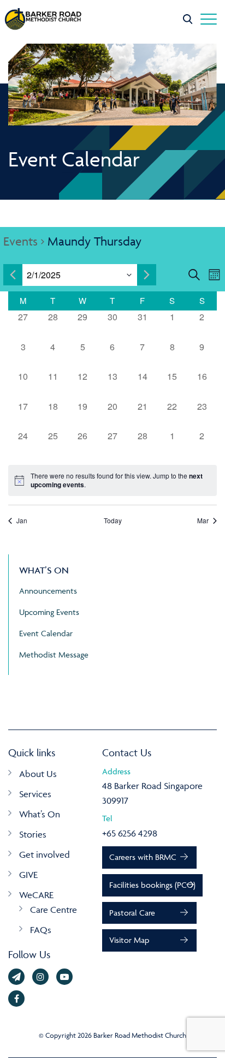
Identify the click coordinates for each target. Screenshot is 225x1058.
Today (113, 520)
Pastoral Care (132, 912)
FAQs (40, 929)
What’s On (39, 814)
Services (35, 793)
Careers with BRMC (142, 857)
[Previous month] (13, 275)
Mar (203, 520)
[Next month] (147, 275)
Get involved (44, 854)
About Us (38, 773)
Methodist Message (53, 654)
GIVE (28, 874)
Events (20, 241)
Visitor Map (129, 940)
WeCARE (36, 894)
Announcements (48, 590)
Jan (21, 520)
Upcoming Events (49, 612)
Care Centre (53, 909)
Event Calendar (46, 633)
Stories (32, 834)
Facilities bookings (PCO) (152, 885)
